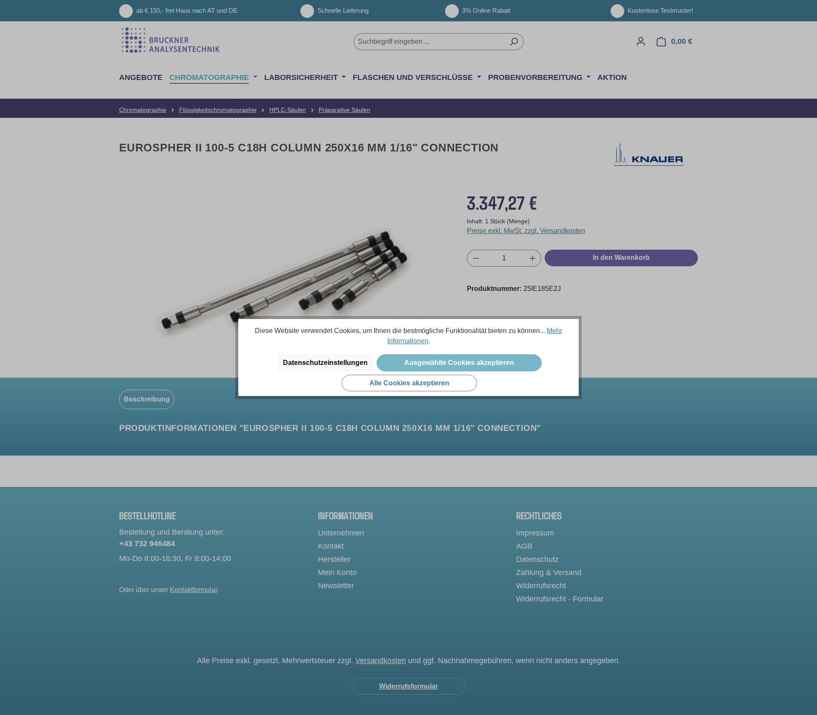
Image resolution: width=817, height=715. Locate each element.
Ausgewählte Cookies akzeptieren (459, 362)
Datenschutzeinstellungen (325, 362)
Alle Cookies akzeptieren (409, 383)
